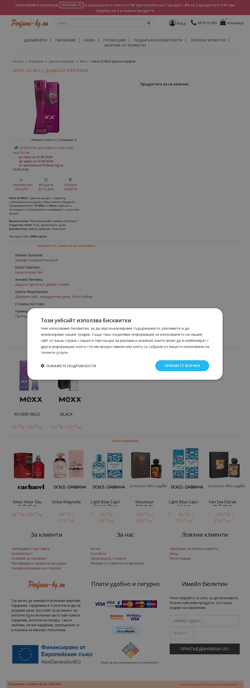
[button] (68, 365)
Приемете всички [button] (182, 365)
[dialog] (125, 344)
